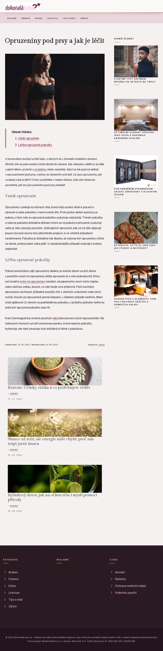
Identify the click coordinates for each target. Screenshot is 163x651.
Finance (26, 18)
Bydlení (11, 18)
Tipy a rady (69, 18)
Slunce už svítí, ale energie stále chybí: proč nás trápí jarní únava (51, 441)
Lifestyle (52, 18)
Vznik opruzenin (28, 138)
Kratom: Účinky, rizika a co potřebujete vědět (49, 387)
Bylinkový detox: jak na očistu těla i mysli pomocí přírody (52, 497)
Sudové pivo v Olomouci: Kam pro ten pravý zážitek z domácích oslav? (135, 301)
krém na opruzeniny (32, 281)
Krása (38, 18)
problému (40, 169)
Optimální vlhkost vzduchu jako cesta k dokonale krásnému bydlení (134, 135)
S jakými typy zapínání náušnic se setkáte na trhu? (135, 80)
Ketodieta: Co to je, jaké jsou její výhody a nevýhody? (135, 246)
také (55, 318)
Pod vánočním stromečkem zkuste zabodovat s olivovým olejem (135, 191)
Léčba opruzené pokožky (35, 145)
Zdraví (84, 18)
